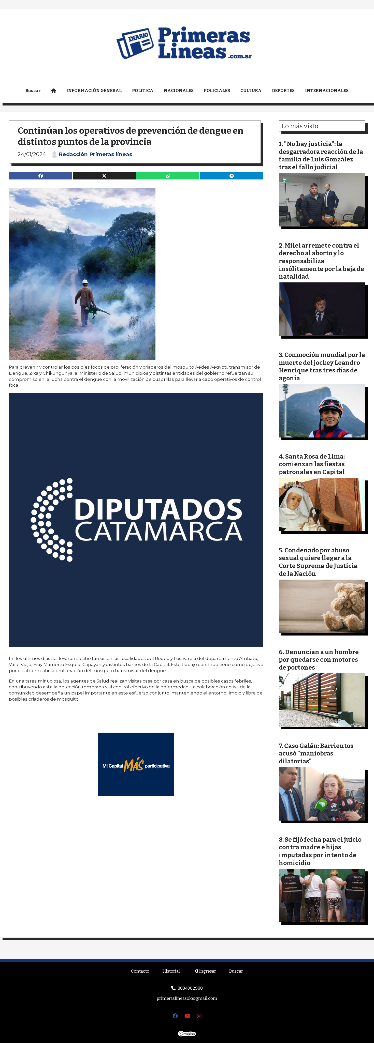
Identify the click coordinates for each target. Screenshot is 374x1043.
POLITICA (142, 90)
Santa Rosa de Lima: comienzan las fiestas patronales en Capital (312, 464)
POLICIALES (217, 90)
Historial (171, 971)
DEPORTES (283, 90)
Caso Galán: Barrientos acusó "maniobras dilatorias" (316, 753)
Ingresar (207, 971)
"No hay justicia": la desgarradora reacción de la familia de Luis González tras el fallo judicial (321, 155)
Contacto (140, 971)
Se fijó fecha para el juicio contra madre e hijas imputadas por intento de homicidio (320, 851)
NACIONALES (179, 90)
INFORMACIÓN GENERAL (94, 90)
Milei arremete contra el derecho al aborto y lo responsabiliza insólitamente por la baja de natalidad (321, 261)
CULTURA (251, 90)
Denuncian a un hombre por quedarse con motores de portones (319, 659)
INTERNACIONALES (327, 90)
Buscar (33, 90)
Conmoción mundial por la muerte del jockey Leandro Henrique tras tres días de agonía (322, 366)
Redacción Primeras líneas (95, 154)
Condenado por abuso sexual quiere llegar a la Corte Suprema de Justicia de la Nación (318, 562)
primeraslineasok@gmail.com (187, 998)
